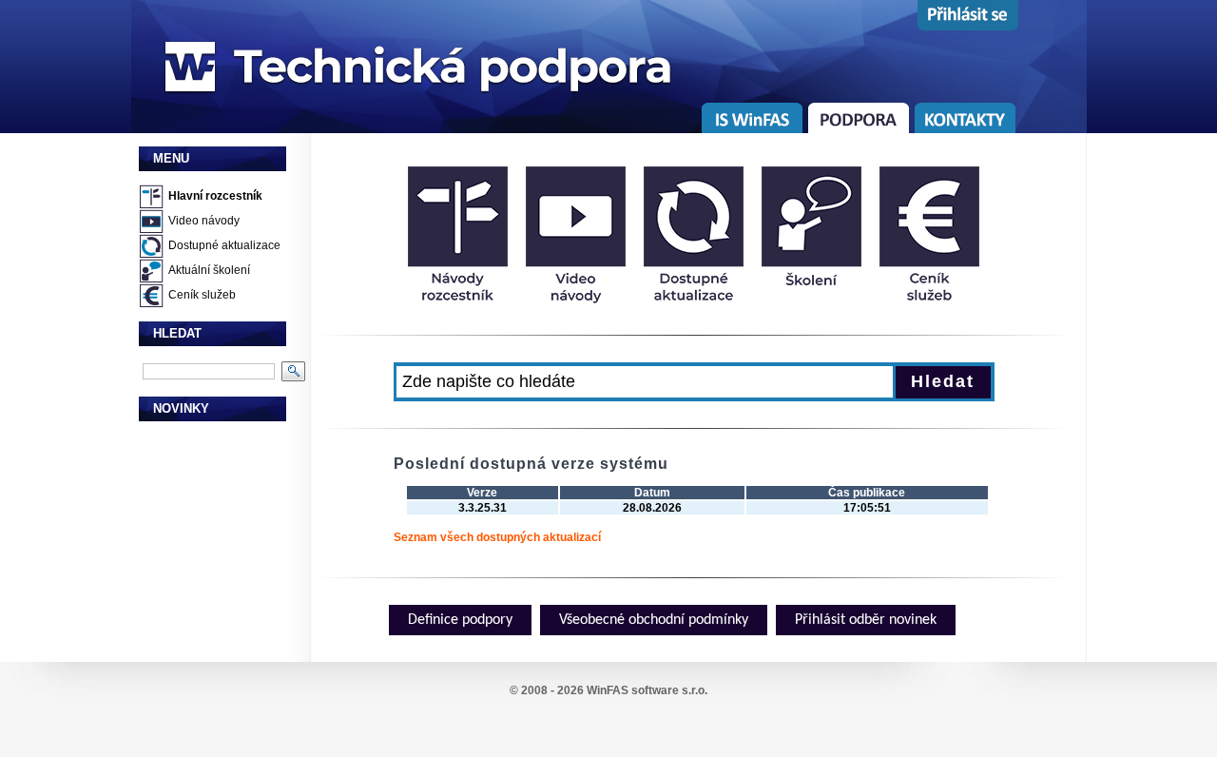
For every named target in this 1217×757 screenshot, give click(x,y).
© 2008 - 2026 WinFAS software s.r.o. (608, 690)
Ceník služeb (202, 294)
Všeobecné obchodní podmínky (653, 620)
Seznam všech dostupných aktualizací (497, 537)
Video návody (204, 220)
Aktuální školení (209, 270)
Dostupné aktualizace (224, 245)
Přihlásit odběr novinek (866, 620)
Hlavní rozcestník (215, 196)
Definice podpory (460, 620)
